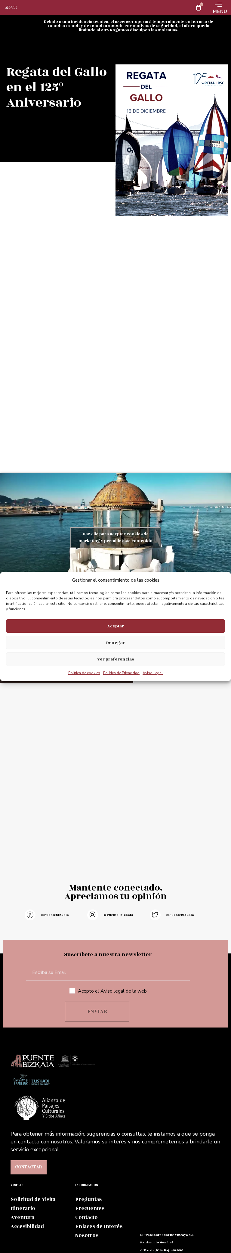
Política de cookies (84, 672)
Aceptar (115, 626)
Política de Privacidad (121, 672)
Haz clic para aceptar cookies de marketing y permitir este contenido (115, 537)
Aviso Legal (153, 672)
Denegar (115, 642)
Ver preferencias (115, 659)
